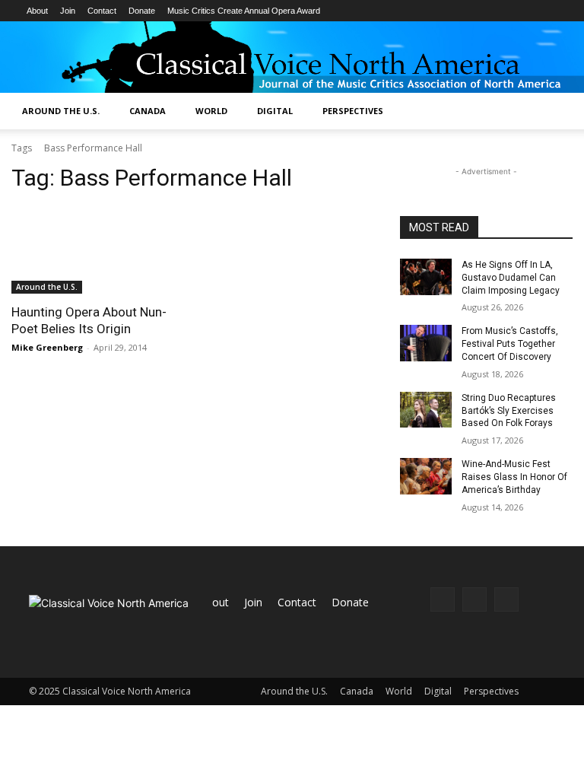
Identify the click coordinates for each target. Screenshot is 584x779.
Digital (275, 110)
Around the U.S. (61, 110)
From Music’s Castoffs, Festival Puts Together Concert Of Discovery (510, 344)
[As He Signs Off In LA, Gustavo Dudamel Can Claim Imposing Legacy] (426, 277)
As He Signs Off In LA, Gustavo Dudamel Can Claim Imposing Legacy (511, 277)
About (37, 10)
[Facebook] (442, 599)
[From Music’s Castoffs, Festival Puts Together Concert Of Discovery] (426, 343)
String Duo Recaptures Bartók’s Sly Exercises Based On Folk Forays (509, 411)
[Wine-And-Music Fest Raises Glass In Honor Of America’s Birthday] (426, 476)
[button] (566, 111)
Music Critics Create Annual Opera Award (243, 10)
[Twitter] (506, 599)
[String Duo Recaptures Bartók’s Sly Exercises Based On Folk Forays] (426, 410)
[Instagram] (474, 599)
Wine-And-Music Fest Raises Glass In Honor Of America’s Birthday (514, 477)
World (211, 110)
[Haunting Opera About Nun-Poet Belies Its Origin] (97, 250)
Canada (147, 110)
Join (67, 10)
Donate (142, 10)
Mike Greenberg (47, 347)
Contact (101, 10)
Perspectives (352, 110)
